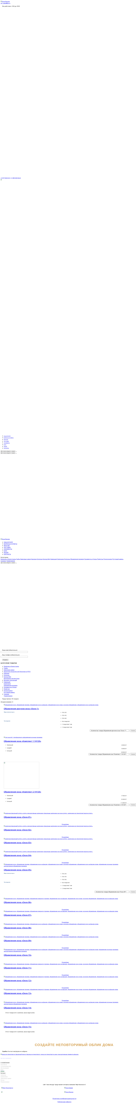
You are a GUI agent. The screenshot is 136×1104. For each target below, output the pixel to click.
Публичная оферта (64, 1102)
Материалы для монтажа (11, 678)
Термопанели (10, 561)
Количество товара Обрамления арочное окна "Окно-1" (108, 730)
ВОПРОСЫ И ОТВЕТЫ (9, 437)
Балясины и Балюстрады (8, 559)
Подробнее (65, 735)
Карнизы (34, 559)
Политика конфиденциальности (64, 1099)
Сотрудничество (6, 1066)
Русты (2, 1080)
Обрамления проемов (77, 559)
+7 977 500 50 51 (5, 178)
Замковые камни (25, 559)
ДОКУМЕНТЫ (7, 443)
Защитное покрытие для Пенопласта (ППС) (17, 671)
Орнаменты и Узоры (90, 559)
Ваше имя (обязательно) (9, 650)
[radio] (78, 712)
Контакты (4, 1064)
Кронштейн (46, 559)
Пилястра (7, 689)
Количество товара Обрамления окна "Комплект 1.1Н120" (108, 754)
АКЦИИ (5, 446)
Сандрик (3, 561)
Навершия (53, 559)
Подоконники (107, 559)
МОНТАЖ (6, 439)
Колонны (39, 559)
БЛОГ (5, 444)
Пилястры (100, 559)
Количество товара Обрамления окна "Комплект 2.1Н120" (108, 805)
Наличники (60, 559)
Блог (2, 1070)
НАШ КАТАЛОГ (7, 436)
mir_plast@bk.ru (5, 3)
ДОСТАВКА (6, 441)
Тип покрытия (7, 721)
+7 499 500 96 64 (16, 178)
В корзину (133, 730)
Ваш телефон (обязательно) (11, 655)
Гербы (18, 559)
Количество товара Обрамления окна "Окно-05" (111, 892)
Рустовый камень (117, 559)
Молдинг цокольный (10, 680)
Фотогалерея (5, 1068)
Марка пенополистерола (9, 712)
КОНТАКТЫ (6, 448)
